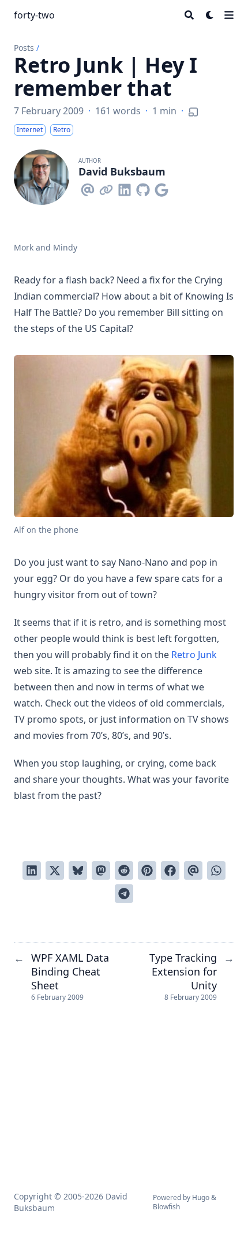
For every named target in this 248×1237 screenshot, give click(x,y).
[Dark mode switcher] (210, 15)
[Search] (189, 15)
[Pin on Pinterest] (147, 870)
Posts (24, 47)
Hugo (200, 1197)
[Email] (87, 187)
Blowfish (166, 1207)
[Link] (106, 187)
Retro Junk (194, 654)
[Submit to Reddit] (124, 870)
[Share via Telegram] (124, 893)
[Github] (143, 187)
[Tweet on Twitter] (55, 870)
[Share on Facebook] (170, 870)
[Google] (161, 187)
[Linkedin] (124, 187)
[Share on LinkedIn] (31, 870)
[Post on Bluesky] (78, 870)
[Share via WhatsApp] (216, 870)
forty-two (34, 15)
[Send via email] (193, 870)
